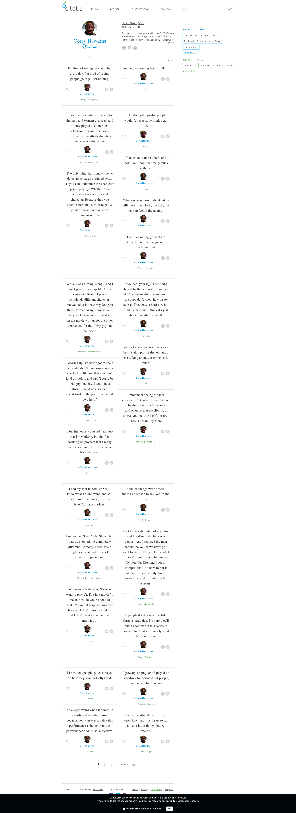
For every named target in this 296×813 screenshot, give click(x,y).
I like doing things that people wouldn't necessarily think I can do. (145, 120)
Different (140, 268)
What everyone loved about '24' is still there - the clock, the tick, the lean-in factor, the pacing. (146, 205)
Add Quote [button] (156, 789)
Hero (146, 189)
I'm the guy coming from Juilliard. (145, 68)
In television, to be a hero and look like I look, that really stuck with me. (146, 162)
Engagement (150, 268)
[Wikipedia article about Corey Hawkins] (124, 48)
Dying (95, 99)
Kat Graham (211, 35)
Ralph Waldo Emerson (195, 41)
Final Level (98, 789)
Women (88, 162)
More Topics (189, 71)
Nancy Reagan (191, 47)
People (84, 99)
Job (148, 336)
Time (144, 336)
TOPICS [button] (94, 9)
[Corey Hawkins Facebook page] (129, 48)
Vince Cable (214, 41)
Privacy (144, 789)
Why (145, 604)
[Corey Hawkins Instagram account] (135, 48)
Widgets (169, 789)
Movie (98, 352)
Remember (150, 442)
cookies (131, 797)
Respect (95, 162)
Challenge (146, 520)
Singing (151, 704)
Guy (146, 89)
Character (92, 236)
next (134, 764)
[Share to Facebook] (107, 89)
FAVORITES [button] (166, 9)
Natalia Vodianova (193, 35)
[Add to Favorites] (68, 89)
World (142, 442)
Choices (89, 525)
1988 (138, 27)
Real (85, 236)
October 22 (128, 27)
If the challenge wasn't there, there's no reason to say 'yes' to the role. (145, 493)
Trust (141, 752)
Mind (140, 604)
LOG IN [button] (231, 9)
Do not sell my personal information (144, 808)
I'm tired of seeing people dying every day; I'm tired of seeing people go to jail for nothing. (89, 73)
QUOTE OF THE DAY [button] (140, 9)
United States (129, 23)
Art (86, 752)
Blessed (89, 473)
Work (89, 420)
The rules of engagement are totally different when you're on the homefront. (146, 242)
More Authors (189, 52)
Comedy (99, 578)
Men (82, 162)
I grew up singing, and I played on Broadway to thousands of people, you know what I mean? (146, 677)
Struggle (148, 752)
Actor (141, 23)
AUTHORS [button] (114, 9)
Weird (91, 752)
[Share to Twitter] (111, 89)
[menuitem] (168, 61)
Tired (90, 99)
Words (151, 604)
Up (85, 420)
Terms (135, 789)
